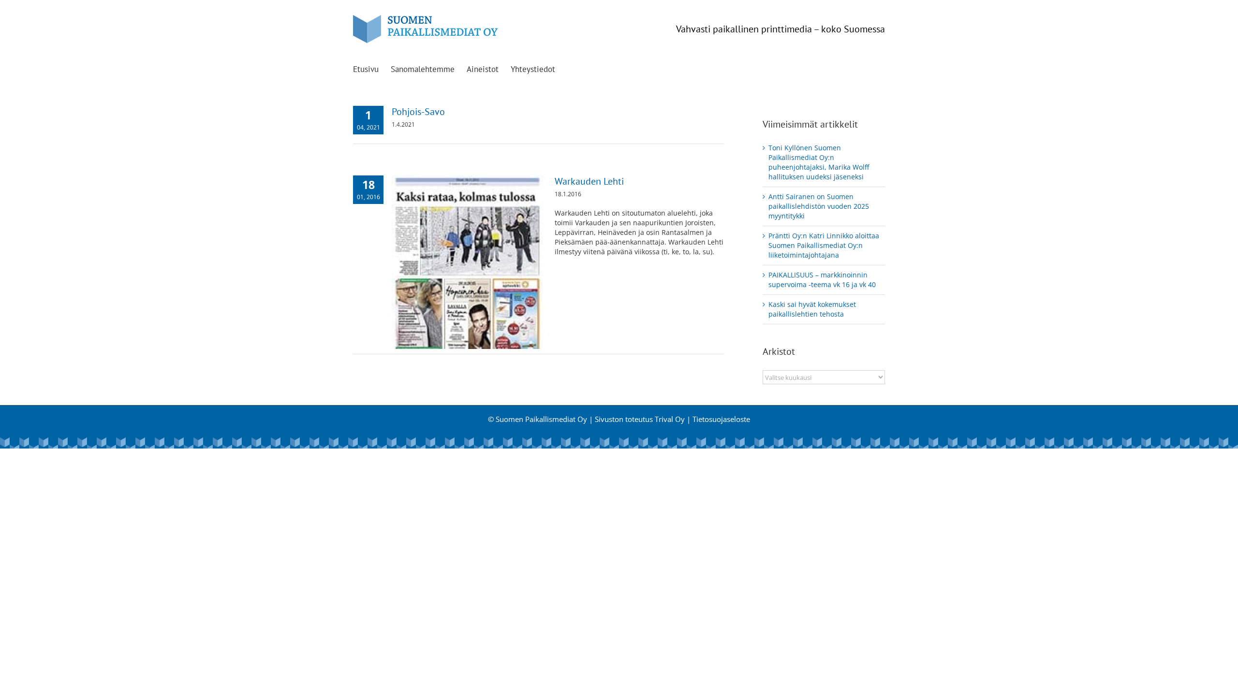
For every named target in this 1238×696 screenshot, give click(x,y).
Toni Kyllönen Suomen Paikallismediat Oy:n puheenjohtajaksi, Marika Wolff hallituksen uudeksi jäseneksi (818, 162)
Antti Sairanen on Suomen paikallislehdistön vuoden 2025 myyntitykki (818, 206)
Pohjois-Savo (418, 111)
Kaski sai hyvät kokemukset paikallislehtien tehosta (812, 309)
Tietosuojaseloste (721, 419)
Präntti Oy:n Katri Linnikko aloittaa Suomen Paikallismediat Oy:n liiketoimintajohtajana (823, 245)
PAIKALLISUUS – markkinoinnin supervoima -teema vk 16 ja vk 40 (822, 279)
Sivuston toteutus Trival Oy (640, 419)
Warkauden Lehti (589, 181)
